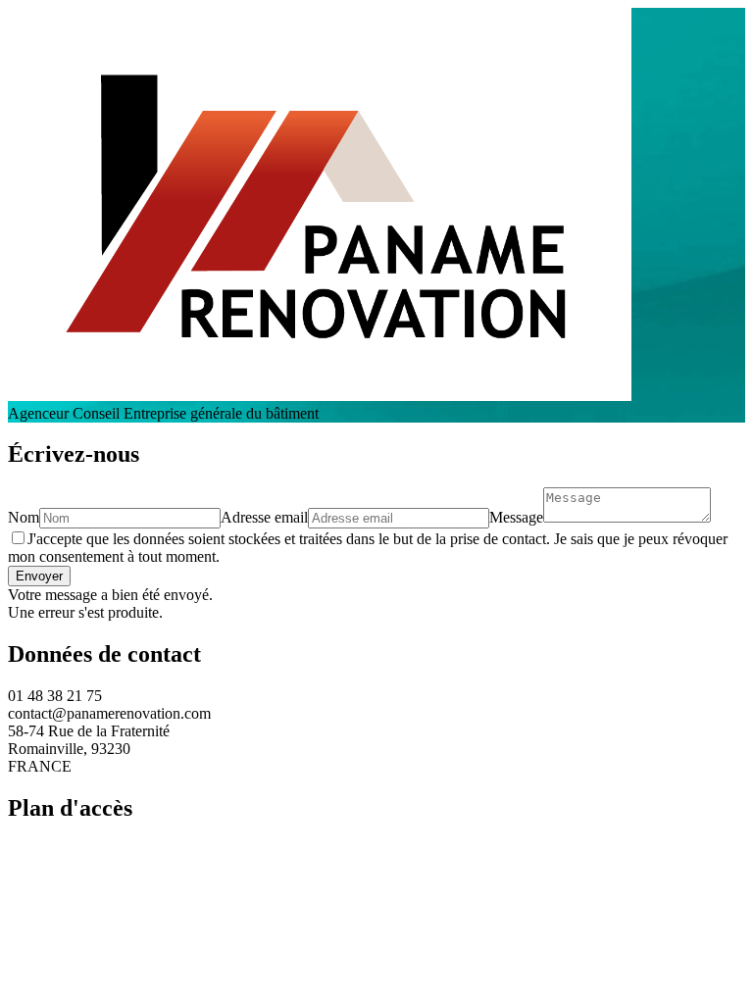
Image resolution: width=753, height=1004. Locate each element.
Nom (23, 517)
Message (516, 517)
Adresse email (264, 517)
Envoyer (39, 576)
